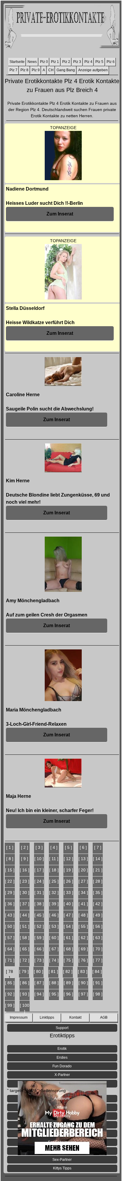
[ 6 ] (83, 847)
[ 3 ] (39, 847)
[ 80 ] (38, 971)
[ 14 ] (97, 858)
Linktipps (47, 1017)
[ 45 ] (39, 915)
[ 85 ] (10, 982)
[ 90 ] (83, 982)
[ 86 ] (24, 982)
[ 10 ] (39, 858)
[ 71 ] (10, 960)
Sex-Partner (62, 1160)
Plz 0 (44, 62)
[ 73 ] (39, 960)
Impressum (19, 1017)
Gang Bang (66, 70)
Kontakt (75, 1017)
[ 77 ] (97, 960)
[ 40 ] (68, 903)
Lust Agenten (62, 1125)
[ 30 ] (24, 892)
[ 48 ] (83, 915)
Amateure (62, 1098)
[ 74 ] (54, 960)
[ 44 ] (24, 915)
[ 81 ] (53, 971)
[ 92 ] (10, 994)
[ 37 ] (24, 903)
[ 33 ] (68, 892)
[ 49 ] (97, 915)
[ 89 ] (68, 982)
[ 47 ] (68, 915)
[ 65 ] (24, 949)
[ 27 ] (83, 881)
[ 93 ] (24, 994)
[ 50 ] (10, 926)
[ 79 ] (24, 971)
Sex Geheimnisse (62, 1142)
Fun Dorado (62, 1066)
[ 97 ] (83, 994)
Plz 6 (111, 62)
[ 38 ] (39, 903)
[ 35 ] (97, 892)
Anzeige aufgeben (93, 70)
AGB (103, 1017)
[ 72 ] (24, 960)
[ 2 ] (24, 847)
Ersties (62, 1057)
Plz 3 (77, 62)
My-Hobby (62, 1116)
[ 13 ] (83, 858)
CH (51, 70)
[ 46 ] (54, 915)
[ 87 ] (39, 982)
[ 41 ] (83, 903)
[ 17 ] (39, 870)
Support (62, 1028)
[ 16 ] (24, 870)
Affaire (62, 1107)
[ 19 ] (68, 870)
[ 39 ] (54, 903)
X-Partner (62, 1075)
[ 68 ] (68, 949)
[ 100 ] (24, 1007)
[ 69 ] (83, 949)
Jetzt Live (62, 1133)
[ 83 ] (82, 971)
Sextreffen (62, 1151)
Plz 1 (55, 62)
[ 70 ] (97, 949)
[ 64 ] (10, 949)
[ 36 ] (10, 903)
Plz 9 (36, 70)
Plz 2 (66, 62)
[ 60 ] (54, 937)
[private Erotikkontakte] (62, 28)
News (32, 62)
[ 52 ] (39, 926)
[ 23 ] (24, 881)
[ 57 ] (10, 937)
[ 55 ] (83, 926)
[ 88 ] (54, 982)
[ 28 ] (97, 881)
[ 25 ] (54, 881)
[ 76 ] (83, 960)
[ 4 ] (53, 847)
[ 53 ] (54, 926)
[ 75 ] (68, 960)
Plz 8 (24, 70)
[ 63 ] (97, 937)
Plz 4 (88, 62)
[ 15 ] (10, 870)
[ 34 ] (83, 892)
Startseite (17, 62)
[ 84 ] (97, 971)
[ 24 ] (39, 881)
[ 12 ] (68, 858)
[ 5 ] (68, 847)
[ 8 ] (9, 858)
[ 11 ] (53, 858)
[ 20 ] (83, 870)
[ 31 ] (39, 892)
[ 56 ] (97, 926)
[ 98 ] (97, 994)
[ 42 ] (97, 903)
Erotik (62, 1049)
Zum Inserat (59, 213)
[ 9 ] (24, 858)
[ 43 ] (10, 915)
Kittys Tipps (62, 1168)
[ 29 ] (10, 892)
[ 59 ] (39, 937)
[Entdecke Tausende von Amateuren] (62, 1084)
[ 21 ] (97, 870)
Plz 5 (99, 62)
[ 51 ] (24, 926)
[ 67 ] (54, 949)
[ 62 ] (83, 937)
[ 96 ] (68, 994)
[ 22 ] (10, 881)
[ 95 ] (54, 994)
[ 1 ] (9, 847)
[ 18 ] (54, 870)
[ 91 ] (97, 982)
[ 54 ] (68, 926)
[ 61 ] (68, 937)
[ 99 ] (10, 1005)
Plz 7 (13, 70)
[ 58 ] (24, 937)
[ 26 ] (68, 881)
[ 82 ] (68, 971)
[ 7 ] (97, 847)
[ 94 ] (39, 994)
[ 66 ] (39, 949)
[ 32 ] (54, 892)
